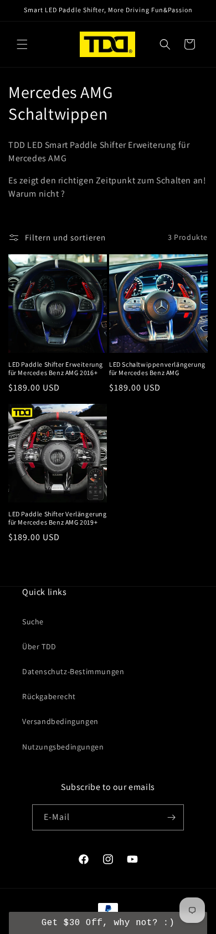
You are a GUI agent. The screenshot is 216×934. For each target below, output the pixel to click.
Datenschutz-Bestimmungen (73, 671)
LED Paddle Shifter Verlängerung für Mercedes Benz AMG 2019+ (57, 518)
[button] (22, 44)
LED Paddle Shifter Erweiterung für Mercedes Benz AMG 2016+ (55, 368)
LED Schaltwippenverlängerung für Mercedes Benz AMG (157, 368)
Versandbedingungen (60, 721)
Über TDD (39, 646)
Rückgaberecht (49, 696)
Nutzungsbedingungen (63, 747)
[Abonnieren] (171, 817)
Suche (33, 622)
